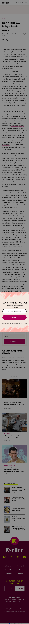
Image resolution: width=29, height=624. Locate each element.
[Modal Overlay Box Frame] (14, 312)
